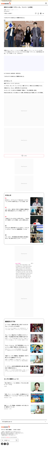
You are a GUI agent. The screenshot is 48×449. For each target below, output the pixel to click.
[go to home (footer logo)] (5, 427)
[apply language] (17, 440)
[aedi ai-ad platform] (11, 21)
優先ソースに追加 (8, 13)
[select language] (41, 13)
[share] (38, 13)
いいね (25, 155)
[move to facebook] (2, 444)
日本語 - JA (6, 440)
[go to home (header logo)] (6, 3)
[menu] (46, 3)
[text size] (43, 13)
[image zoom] (42, 45)
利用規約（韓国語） (17, 429)
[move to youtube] (7, 444)
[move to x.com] (5, 444)
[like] (35, 13)
